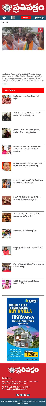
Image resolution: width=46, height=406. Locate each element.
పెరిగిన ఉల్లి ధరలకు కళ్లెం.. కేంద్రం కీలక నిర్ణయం (26, 97)
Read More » (5, 84)
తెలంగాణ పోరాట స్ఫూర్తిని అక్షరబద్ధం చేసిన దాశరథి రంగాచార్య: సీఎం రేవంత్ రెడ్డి (27, 164)
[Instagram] (43, 18)
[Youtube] (40, 18)
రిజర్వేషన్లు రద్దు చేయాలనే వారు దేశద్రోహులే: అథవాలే (28, 248)
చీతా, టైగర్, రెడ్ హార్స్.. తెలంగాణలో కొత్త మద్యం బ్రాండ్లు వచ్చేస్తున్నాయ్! (26, 215)
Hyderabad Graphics (26, 403)
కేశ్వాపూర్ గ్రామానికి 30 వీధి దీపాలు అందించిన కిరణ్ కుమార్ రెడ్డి (28, 265)
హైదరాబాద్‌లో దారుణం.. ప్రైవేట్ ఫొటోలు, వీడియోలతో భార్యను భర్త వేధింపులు (26, 131)
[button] (13, 17)
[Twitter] (38, 18)
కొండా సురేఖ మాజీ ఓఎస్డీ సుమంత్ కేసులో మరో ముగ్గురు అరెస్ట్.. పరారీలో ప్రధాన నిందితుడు (27, 149)
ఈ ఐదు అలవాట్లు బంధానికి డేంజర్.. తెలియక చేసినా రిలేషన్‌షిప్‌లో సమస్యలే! (28, 181)
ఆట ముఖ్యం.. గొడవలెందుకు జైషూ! (24, 230)
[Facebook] (36, 18)
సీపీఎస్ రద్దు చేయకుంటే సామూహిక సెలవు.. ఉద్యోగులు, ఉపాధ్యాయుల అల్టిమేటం (27, 198)
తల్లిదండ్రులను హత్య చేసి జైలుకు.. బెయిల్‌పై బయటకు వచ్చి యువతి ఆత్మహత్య (27, 114)
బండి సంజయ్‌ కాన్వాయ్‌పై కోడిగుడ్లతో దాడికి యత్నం (21, 74)
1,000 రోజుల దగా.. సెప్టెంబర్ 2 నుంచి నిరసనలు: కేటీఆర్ (26, 282)
